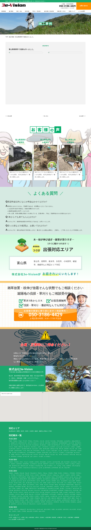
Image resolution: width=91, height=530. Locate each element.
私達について (72, 11)
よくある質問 (81, 11)
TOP (11, 517)
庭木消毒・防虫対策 (49, 11)
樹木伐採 (27, 11)
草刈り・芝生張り (37, 11)
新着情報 (3, 11)
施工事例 (11, 11)
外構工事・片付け (61, 11)
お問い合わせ (21, 519)
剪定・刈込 (19, 11)
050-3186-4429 (67, 6)
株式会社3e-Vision (44, 528)
